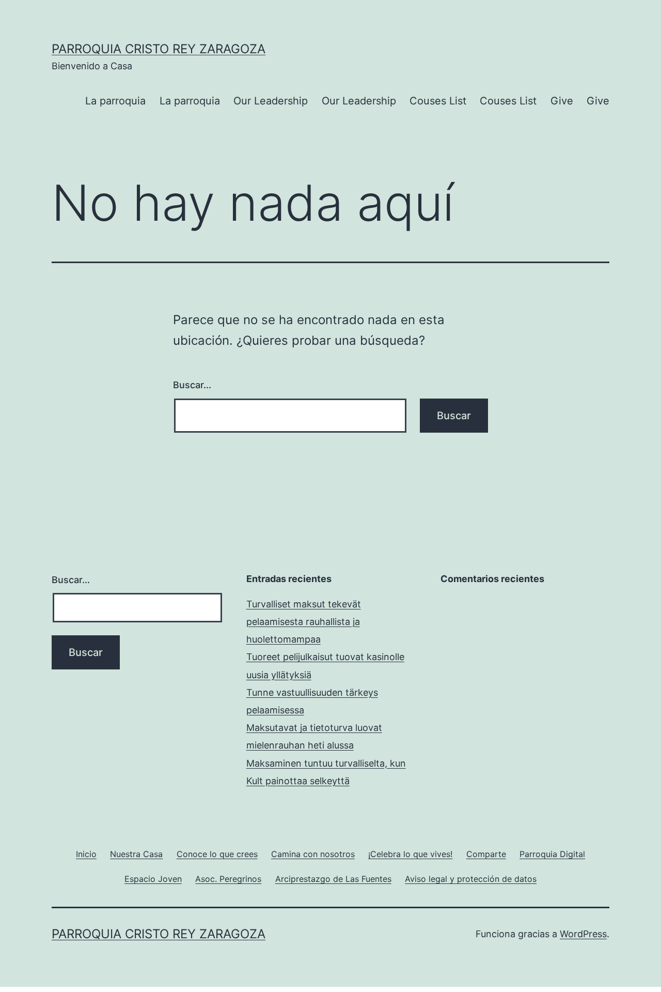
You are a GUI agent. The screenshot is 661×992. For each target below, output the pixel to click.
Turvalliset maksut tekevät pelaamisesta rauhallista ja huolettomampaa (303, 622)
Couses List (438, 101)
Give (561, 101)
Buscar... (192, 384)
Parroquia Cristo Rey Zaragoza (158, 48)
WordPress (583, 933)
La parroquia (115, 101)
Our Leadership (270, 101)
